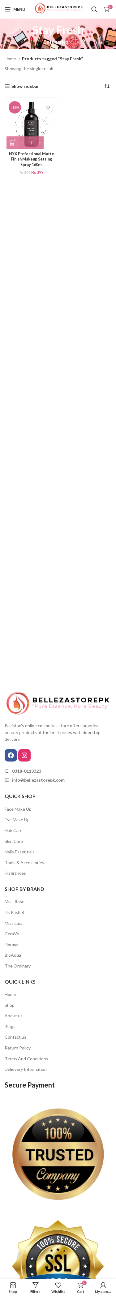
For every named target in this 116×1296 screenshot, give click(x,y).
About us (14, 1015)
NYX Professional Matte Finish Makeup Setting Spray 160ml (31, 159)
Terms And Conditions (26, 1058)
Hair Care (14, 830)
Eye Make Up (17, 819)
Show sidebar (25, 86)
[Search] (94, 9)
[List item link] (58, 771)
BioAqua (13, 955)
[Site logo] (58, 8)
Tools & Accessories (24, 862)
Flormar (12, 944)
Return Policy (18, 1047)
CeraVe (12, 933)
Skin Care (14, 841)
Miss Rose (14, 901)
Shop (10, 1005)
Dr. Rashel (14, 912)
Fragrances (15, 873)
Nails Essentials (20, 851)
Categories (55, 42)
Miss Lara (14, 923)
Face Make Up (18, 809)
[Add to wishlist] (47, 107)
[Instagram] (24, 755)
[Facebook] (11, 755)
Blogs (10, 1026)
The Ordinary (18, 965)
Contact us (15, 1037)
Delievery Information (26, 1069)
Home (11, 58)
